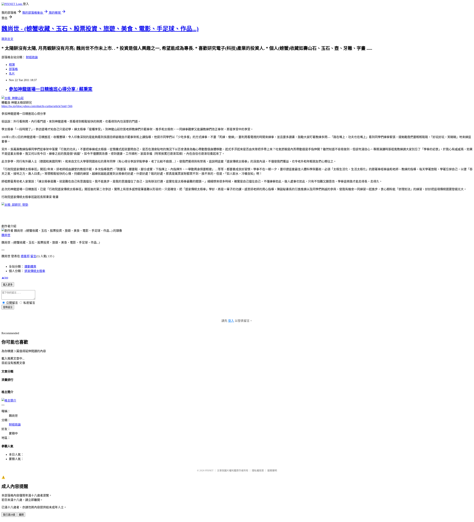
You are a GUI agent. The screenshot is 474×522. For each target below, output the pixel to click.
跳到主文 (7, 39)
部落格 (13, 69)
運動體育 (30, 266)
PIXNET (209, 470)
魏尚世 (5, 235)
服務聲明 (272, 470)
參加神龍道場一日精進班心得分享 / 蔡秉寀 (50, 89)
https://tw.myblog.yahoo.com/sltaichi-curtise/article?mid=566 (36, 106)
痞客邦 (25, 256)
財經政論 (32, 57)
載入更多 (8, 284)
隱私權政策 (258, 470)
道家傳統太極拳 (34, 271)
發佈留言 (8, 307)
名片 (12, 73)
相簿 (12, 64)
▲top (4, 277)
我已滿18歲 (9, 514)
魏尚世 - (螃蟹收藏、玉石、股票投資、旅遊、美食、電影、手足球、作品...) (100, 28)
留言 (33, 256)
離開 (21, 514)
